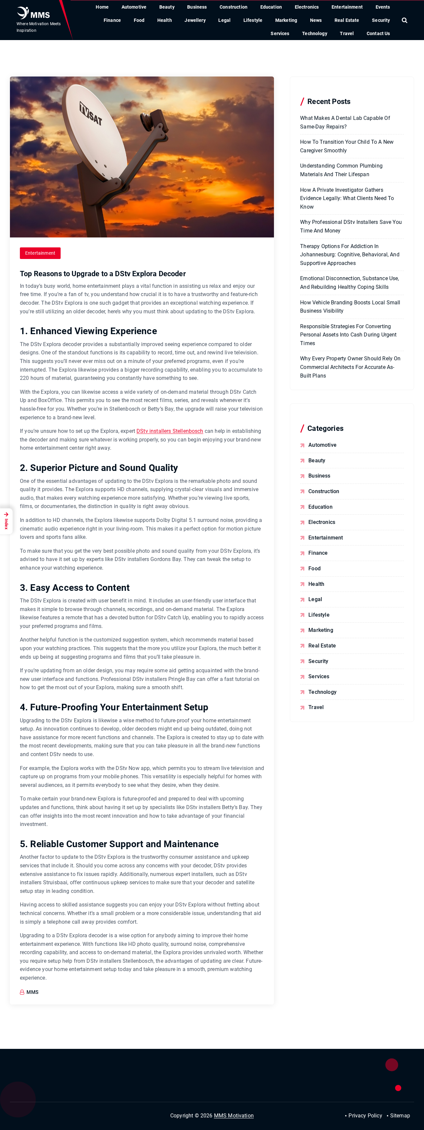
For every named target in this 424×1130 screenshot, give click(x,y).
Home (102, 7)
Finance (112, 20)
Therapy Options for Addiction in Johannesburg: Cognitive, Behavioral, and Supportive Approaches (349, 254)
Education (271, 7)
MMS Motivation (234, 1115)
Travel (347, 33)
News (316, 20)
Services (280, 33)
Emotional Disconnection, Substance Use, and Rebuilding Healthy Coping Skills (349, 282)
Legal (224, 20)
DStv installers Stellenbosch (169, 431)
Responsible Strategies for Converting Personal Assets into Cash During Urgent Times (348, 334)
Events (383, 7)
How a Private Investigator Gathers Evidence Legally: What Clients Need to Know (347, 198)
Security (381, 20)
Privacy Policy (365, 1115)
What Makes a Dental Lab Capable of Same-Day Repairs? (345, 122)
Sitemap (400, 1115)
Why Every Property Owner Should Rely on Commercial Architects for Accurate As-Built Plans (350, 367)
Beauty (167, 7)
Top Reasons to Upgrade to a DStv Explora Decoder (103, 274)
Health (164, 20)
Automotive (134, 7)
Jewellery (195, 20)
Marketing (286, 20)
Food (139, 20)
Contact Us (378, 33)
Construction (233, 7)
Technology (314, 33)
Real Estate (347, 20)
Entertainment (347, 7)
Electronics (307, 7)
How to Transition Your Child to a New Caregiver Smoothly (347, 146)
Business (197, 7)
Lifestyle (252, 20)
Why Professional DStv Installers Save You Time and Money (351, 226)
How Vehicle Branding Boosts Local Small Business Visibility (350, 306)
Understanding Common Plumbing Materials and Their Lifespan (341, 170)
